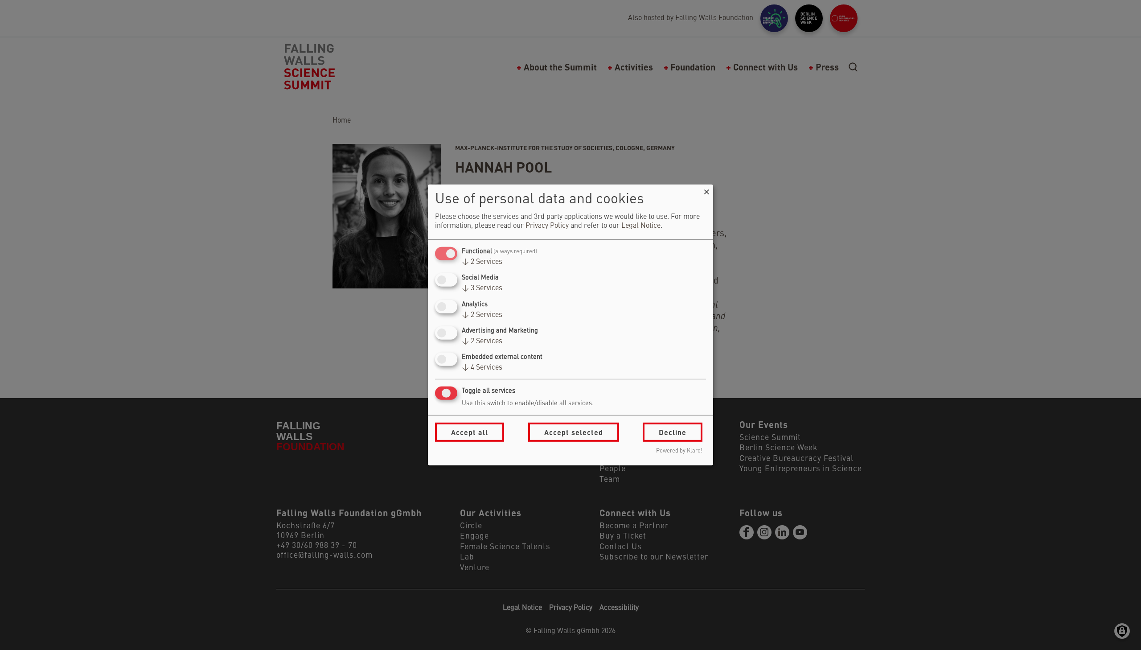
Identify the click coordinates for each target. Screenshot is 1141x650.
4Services (482, 367)
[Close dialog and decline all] (706, 190)
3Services (482, 288)
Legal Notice (641, 226)
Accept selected (573, 432)
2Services (482, 262)
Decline (672, 432)
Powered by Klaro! (679, 451)
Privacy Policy (547, 226)
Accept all (469, 432)
